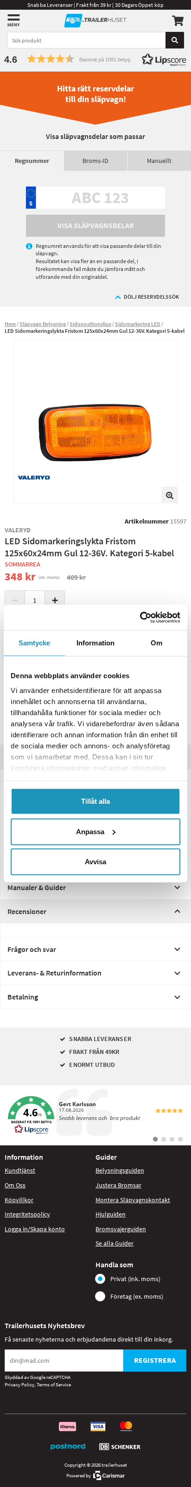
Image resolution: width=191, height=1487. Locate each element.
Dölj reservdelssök (151, 296)
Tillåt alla (95, 801)
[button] (95, 58)
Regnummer (32, 161)
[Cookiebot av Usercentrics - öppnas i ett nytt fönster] (139, 617)
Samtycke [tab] (35, 643)
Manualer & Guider (36, 887)
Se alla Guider (115, 1243)
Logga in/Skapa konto (35, 1229)
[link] (95, 1115)
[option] (95, 421)
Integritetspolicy (27, 1214)
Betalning (22, 996)
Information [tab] (95, 643)
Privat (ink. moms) (135, 1279)
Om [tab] (156, 643)
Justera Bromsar (118, 1185)
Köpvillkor (19, 1200)
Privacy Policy (19, 1384)
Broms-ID (95, 161)
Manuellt (159, 161)
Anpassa (90, 831)
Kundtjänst (20, 1170)
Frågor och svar (31, 949)
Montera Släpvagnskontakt (133, 1200)
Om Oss (15, 1185)
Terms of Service (54, 1384)
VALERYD (18, 530)
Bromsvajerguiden (121, 1229)
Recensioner (26, 911)
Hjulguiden (111, 1214)
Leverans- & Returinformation (54, 972)
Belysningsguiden (120, 1170)
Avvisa (95, 862)
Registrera (155, 1360)
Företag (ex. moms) (136, 1296)
